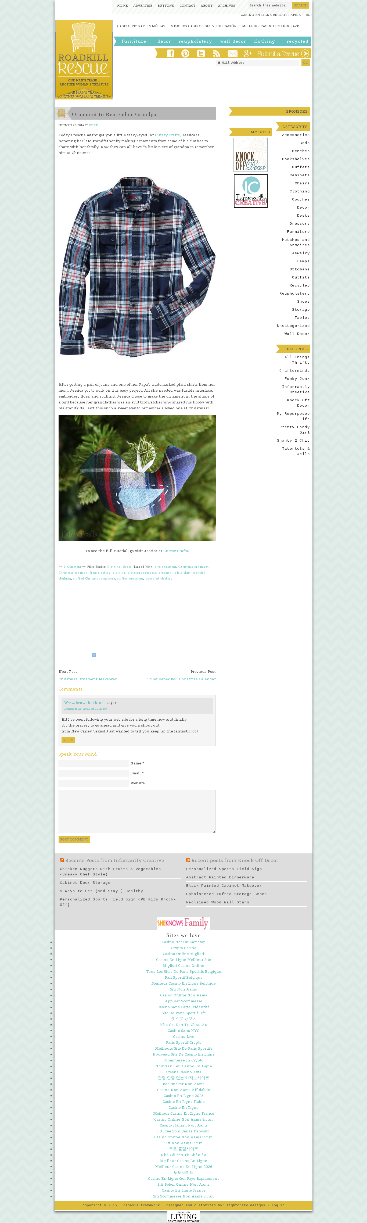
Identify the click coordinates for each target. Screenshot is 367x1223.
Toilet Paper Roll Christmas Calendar (181, 679)
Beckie (93, 125)
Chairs (302, 183)
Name (135, 763)
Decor (127, 566)
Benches (301, 151)
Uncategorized (293, 326)
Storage (301, 309)
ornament (166, 572)
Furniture (136, 42)
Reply (68, 740)
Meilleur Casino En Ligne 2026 (183, 1166)
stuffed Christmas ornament (94, 578)
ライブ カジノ (183, 1019)
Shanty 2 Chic (293, 440)
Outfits (301, 277)
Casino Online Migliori (183, 954)
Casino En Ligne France (184, 1190)
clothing (119, 572)
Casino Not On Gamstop (184, 942)
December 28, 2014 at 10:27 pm (85, 708)
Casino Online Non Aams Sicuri (183, 1119)
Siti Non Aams (183, 989)
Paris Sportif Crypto (184, 1042)
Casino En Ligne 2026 (184, 1095)
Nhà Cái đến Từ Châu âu (183, 1155)
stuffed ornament (130, 578)
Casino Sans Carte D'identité (183, 1007)
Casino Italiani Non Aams (184, 1125)
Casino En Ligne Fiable (184, 1101)
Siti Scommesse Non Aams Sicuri (183, 1196)
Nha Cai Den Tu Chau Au (183, 1024)
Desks (303, 215)
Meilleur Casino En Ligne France (183, 1113)
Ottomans (300, 269)
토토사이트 (184, 1172)
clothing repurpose (142, 572)
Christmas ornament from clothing (85, 572)
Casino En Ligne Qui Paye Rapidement (183, 1178)
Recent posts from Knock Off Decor (234, 860)
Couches (301, 199)
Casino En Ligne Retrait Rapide (271, 15)
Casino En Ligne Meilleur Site (183, 959)
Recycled (297, 41)
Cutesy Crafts (167, 135)
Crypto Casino (183, 948)
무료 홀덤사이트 (183, 1149)
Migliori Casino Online (183, 965)
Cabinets (300, 175)
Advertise (142, 5)
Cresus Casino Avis (183, 1072)
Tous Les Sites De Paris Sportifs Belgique (183, 971)
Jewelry (301, 253)
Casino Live (183, 1036)
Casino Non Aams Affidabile (183, 1090)
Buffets (301, 167)
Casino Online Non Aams (183, 995)
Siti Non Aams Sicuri (183, 1143)
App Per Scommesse (183, 1001)
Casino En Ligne (183, 1107)
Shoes (303, 301)
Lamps (303, 261)
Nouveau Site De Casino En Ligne (184, 1054)
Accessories (296, 135)
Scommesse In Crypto (183, 1060)
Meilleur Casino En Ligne (183, 1160)
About (207, 5)
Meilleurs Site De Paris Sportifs (183, 1048)
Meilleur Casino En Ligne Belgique (183, 983)
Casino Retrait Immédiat (141, 26)
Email (135, 773)
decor (164, 41)
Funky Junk (297, 379)
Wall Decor (233, 41)
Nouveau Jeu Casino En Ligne (183, 1066)
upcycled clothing (159, 578)
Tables (302, 318)
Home (122, 5)
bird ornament (165, 566)
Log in (278, 1205)
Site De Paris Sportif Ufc (184, 1013)
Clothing (266, 42)
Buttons (166, 5)
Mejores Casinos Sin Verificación (204, 26)
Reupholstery (196, 41)
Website (137, 783)
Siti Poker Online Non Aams (183, 1184)
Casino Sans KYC (183, 1030)
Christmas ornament (193, 566)
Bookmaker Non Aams (183, 1084)
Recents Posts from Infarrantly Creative (114, 860)
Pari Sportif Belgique (184, 977)
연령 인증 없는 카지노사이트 (183, 1078)
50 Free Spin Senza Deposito (183, 1131)
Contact (187, 5)
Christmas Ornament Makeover (88, 679)
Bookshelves (296, 159)
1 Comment (72, 566)
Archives (226, 5)
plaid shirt (182, 572)
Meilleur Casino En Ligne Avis (271, 26)
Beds (305, 143)
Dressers (300, 223)
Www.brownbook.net (84, 703)
